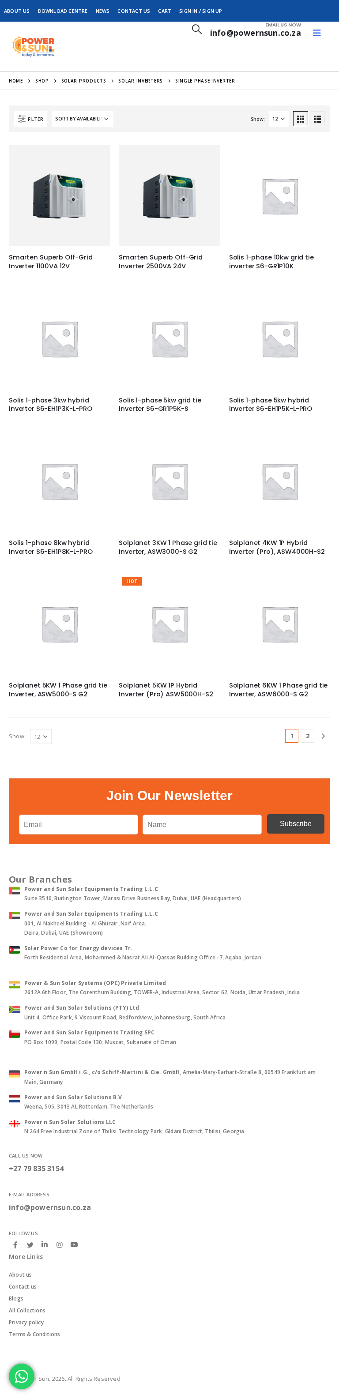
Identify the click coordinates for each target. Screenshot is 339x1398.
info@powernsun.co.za (50, 1207)
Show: (258, 119)
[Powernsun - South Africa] (33, 46)
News (103, 11)
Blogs (16, 1298)
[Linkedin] (44, 1244)
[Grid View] (300, 118)
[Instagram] (59, 1244)
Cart (164, 11)
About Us (17, 11)
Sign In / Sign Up (200, 11)
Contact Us (133, 11)
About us (20, 1274)
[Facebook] (15, 1244)
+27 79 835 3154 (36, 1168)
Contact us (23, 1286)
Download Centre (63, 11)
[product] (59, 195)
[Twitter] (30, 1244)
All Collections (27, 1310)
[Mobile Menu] (317, 33)
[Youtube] (74, 1244)
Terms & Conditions (34, 1334)
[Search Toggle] (196, 29)
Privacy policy (26, 1322)
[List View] (317, 118)
